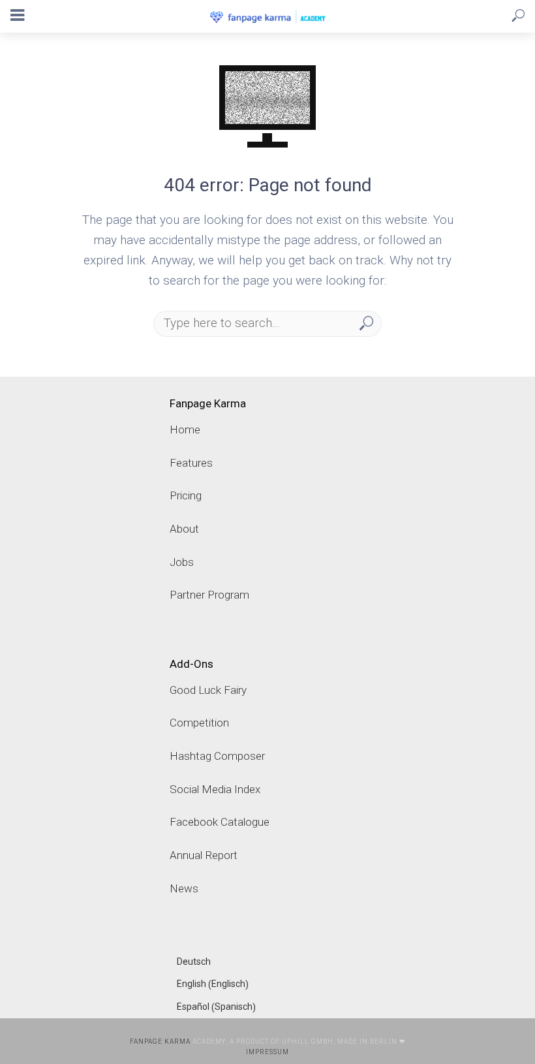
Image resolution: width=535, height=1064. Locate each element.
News (184, 888)
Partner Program (209, 594)
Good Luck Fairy (208, 689)
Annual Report (203, 855)
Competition (199, 722)
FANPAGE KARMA (160, 1041)
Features (191, 462)
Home (185, 429)
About (184, 528)
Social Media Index (215, 789)
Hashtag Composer (217, 755)
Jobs (182, 562)
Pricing (186, 495)
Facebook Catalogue (219, 821)
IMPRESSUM (267, 1052)
